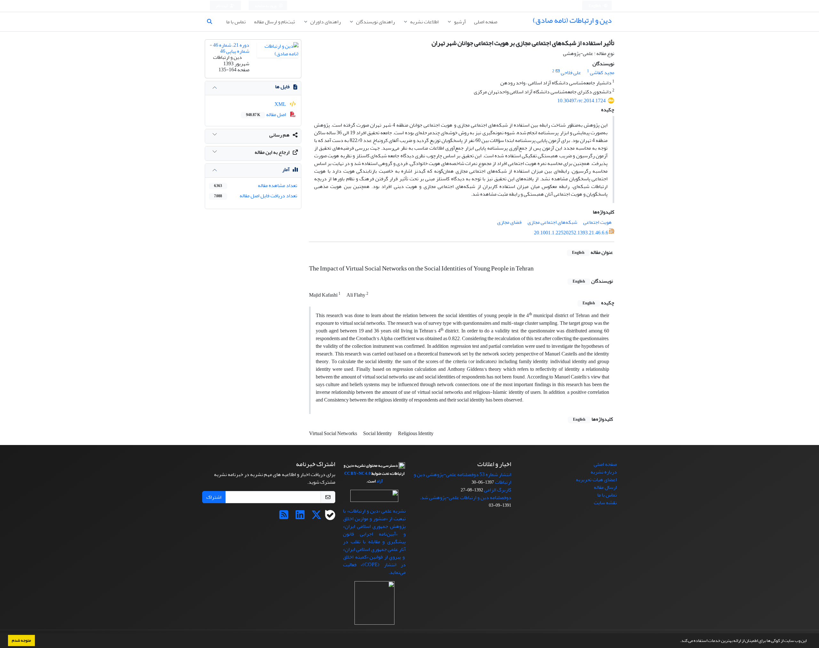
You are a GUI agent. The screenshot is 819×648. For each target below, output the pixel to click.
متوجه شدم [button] (21, 640)
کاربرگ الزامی (497, 490)
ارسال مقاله (605, 487)
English (595, 6)
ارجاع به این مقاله (272, 152)
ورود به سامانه (266, 6)
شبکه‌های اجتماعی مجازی (552, 222)
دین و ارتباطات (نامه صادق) (572, 20)
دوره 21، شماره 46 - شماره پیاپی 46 (229, 48)
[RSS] (283, 517)
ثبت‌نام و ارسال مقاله (274, 22)
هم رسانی (279, 135)
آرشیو (459, 22)
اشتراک (213, 497)
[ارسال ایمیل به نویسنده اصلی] (557, 71)
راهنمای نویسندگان (375, 22)
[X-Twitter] (316, 517)
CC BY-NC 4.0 (357, 473)
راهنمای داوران (325, 22)
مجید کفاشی (602, 72)
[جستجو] (212, 22)
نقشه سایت (605, 502)
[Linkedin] (300, 517)
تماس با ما (236, 22)
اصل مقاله (266, 114)
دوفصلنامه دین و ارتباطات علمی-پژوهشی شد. (465, 497)
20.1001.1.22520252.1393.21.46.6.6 (571, 233)
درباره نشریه (604, 472)
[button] (678, 641)
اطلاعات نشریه (424, 22)
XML (280, 104)
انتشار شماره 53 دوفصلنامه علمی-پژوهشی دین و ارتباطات (462, 478)
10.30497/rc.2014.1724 (581, 100)
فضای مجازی (509, 222)
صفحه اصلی (485, 22)
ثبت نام (222, 6)
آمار (286, 169)
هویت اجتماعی (597, 222)
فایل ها (282, 86)
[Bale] (330, 517)
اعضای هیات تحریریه (596, 479)
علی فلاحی (571, 72)
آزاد (379, 481)
